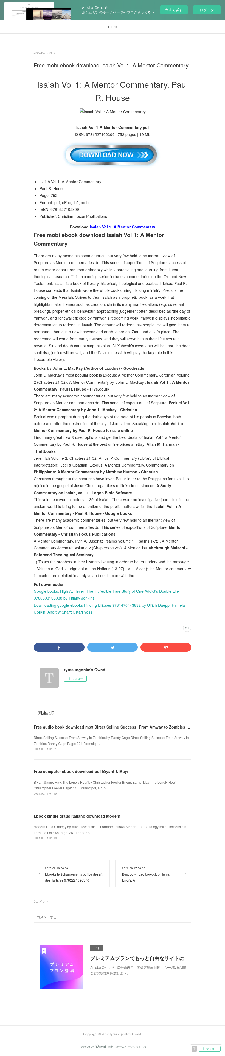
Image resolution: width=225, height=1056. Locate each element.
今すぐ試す (174, 9)
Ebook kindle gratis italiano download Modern (77, 816)
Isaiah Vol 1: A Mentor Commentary (122, 227)
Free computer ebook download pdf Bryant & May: (81, 771)
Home (112, 26)
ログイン (207, 9)
